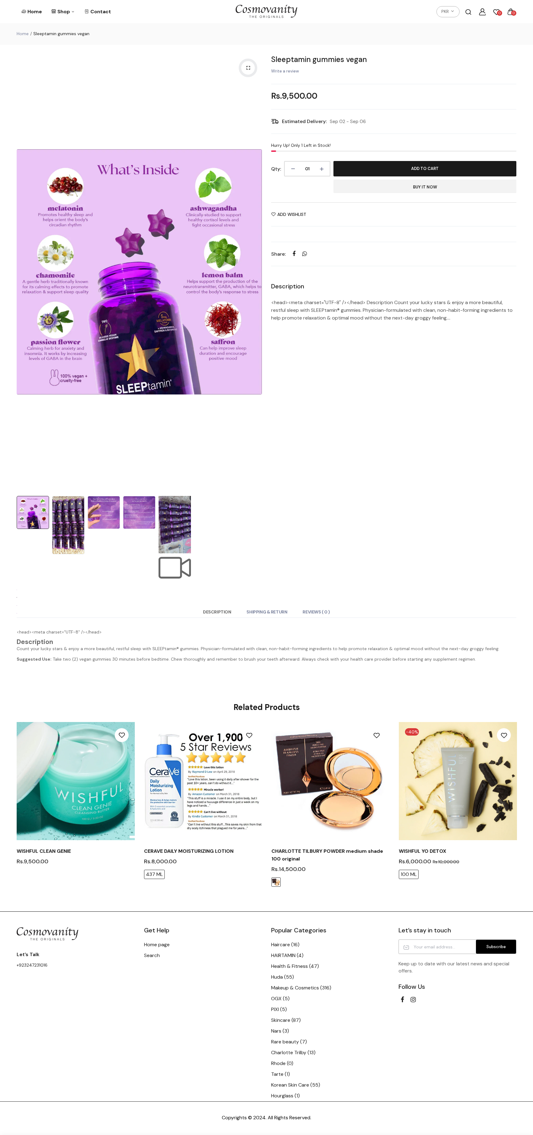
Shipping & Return (266, 612)
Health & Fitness (295, 966)
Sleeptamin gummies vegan (319, 59)
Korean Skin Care (295, 1085)
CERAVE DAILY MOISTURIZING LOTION (188, 851)
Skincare (286, 1020)
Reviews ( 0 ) (316, 612)
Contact (100, 11)
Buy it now (425, 187)
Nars (280, 1031)
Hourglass (285, 1095)
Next (256, 272)
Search (152, 955)
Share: (278, 254)
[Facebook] (402, 1000)
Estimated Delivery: (304, 121)
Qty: (276, 169)
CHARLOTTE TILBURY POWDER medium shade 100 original (327, 855)
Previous (23, 272)
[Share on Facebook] (294, 254)
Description (217, 612)
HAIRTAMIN (287, 955)
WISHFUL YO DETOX (422, 851)
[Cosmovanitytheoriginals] (266, 12)
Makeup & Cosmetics (301, 987)
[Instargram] (413, 1000)
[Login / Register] (482, 11)
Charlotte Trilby (293, 1052)
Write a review (285, 71)
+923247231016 (32, 965)
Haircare (285, 944)
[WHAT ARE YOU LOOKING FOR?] (468, 11)
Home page (157, 944)
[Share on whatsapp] (304, 254)
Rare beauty (289, 1041)
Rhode (282, 1063)
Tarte (280, 1074)
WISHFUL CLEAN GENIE (44, 851)
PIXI (279, 1009)
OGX (280, 998)
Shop (64, 11)
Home (34, 11)
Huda (282, 977)
